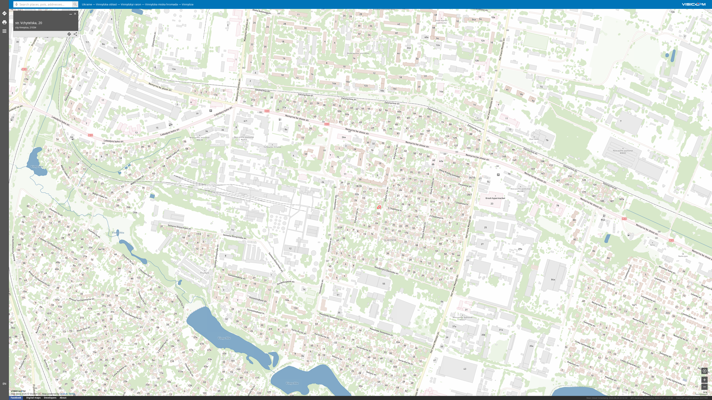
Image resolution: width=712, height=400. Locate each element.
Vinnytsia (187, 4)
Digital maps (33, 397)
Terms (72, 393)
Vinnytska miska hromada (161, 4)
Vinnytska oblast (106, 4)
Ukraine (87, 4)
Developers (50, 397)
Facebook (16, 397)
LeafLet (63, 393)
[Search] (75, 4)
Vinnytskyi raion (131, 4)
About (63, 397)
